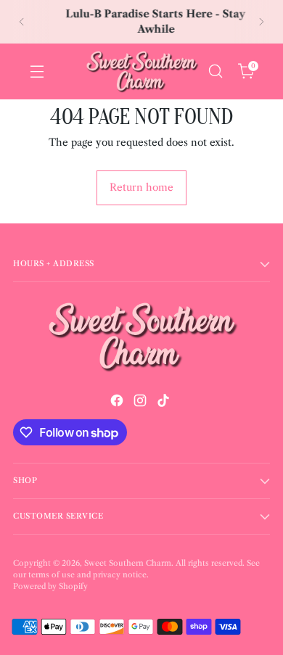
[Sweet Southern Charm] (141, 71)
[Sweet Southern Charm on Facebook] (118, 402)
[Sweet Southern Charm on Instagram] (141, 402)
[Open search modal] (215, 71)
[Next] (261, 22)
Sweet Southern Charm (127, 563)
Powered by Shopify (50, 586)
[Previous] (22, 22)
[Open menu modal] (37, 71)
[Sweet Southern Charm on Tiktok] (164, 402)
